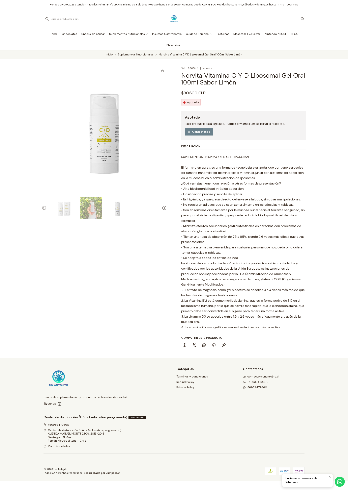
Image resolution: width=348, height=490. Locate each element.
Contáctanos (201, 131)
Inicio (109, 54)
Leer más (292, 4)
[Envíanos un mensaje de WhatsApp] (340, 482)
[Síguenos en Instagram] (60, 404)
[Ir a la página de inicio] (174, 19)
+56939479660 (257, 382)
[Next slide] (164, 208)
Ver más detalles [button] (59, 446)
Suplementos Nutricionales (135, 54)
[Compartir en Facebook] (184, 345)
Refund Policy (185, 382)
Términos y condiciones (192, 376)
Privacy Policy (185, 387)
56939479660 (257, 387)
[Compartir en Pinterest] (213, 345)
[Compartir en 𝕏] (194, 345)
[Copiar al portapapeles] (223, 345)
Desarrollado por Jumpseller (102, 473)
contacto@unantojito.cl (263, 376)
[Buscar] (47, 19)
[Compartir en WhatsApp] (204, 345)
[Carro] (302, 19)
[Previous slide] (45, 208)
